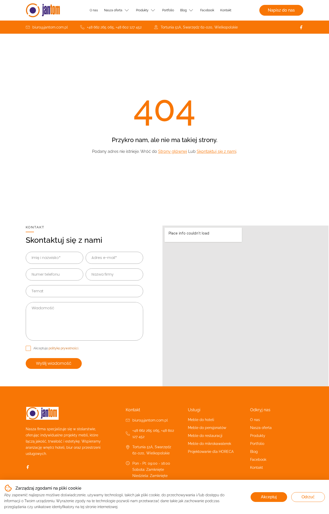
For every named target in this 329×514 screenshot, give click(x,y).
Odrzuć (308, 497)
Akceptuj (269, 497)
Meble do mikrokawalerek (209, 444)
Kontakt (225, 10)
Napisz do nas (281, 10)
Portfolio (168, 10)
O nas (94, 10)
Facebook (207, 10)
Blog (183, 10)
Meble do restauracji (205, 436)
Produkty (142, 10)
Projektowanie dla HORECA (211, 452)
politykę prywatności (63, 348)
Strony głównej (172, 151)
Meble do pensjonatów (207, 428)
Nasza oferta (113, 10)
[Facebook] (301, 27)
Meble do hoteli (201, 420)
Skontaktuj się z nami (216, 151)
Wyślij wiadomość (53, 363)
